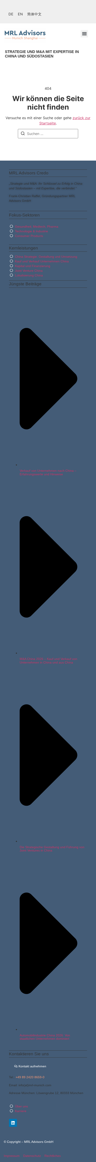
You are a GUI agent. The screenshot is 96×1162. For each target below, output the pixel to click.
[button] (84, 33)
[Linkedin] (13, 1123)
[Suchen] (23, 134)
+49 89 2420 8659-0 (30, 1077)
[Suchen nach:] (48, 133)
